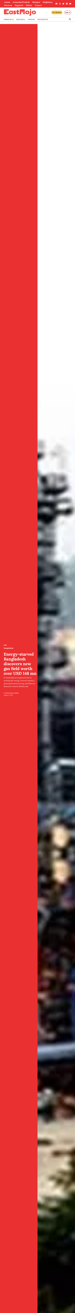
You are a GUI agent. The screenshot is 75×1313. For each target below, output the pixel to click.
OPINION (31, 19)
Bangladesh (8, 648)
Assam (7, 2)
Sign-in (67, 12)
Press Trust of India (12, 693)
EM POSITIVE (43, 19)
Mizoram (8, 5)
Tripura (38, 5)
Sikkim (29, 5)
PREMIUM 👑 (9, 19)
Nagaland (19, 5)
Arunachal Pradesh (21, 2)
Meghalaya (47, 2)
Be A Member (56, 12)
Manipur (36, 2)
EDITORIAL (20, 19)
